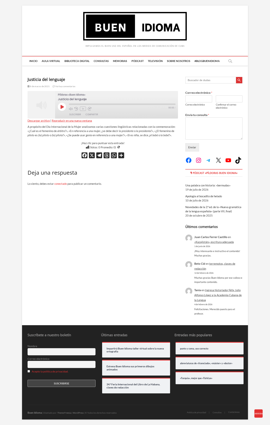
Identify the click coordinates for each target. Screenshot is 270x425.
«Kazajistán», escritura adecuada (214, 242)
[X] (92, 155)
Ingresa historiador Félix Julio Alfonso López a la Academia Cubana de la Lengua (218, 295)
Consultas (101, 61)
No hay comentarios (65, 86)
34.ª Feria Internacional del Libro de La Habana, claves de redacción (133, 386)
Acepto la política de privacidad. (50, 371)
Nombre (32, 346)
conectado (60, 183)
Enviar (192, 147)
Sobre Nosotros (178, 61)
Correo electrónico (198, 92)
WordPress (78, 412)
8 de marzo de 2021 (40, 86)
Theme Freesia (64, 412)
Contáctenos (234, 412)
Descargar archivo (39, 120)
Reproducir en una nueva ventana (72, 120)
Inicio (33, 61)
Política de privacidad (196, 412)
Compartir (91, 114)
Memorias (120, 61)
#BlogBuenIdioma (207, 61)
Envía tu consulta (197, 115)
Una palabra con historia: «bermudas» (208, 185)
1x (83, 108)
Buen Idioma (35, 412)
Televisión (155, 61)
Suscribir (75, 114)
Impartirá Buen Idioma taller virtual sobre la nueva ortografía (135, 350)
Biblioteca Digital (77, 61)
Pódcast (138, 61)
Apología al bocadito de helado (203, 196)
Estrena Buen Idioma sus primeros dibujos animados (130, 368)
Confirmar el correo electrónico (226, 106)
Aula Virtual (51, 61)
